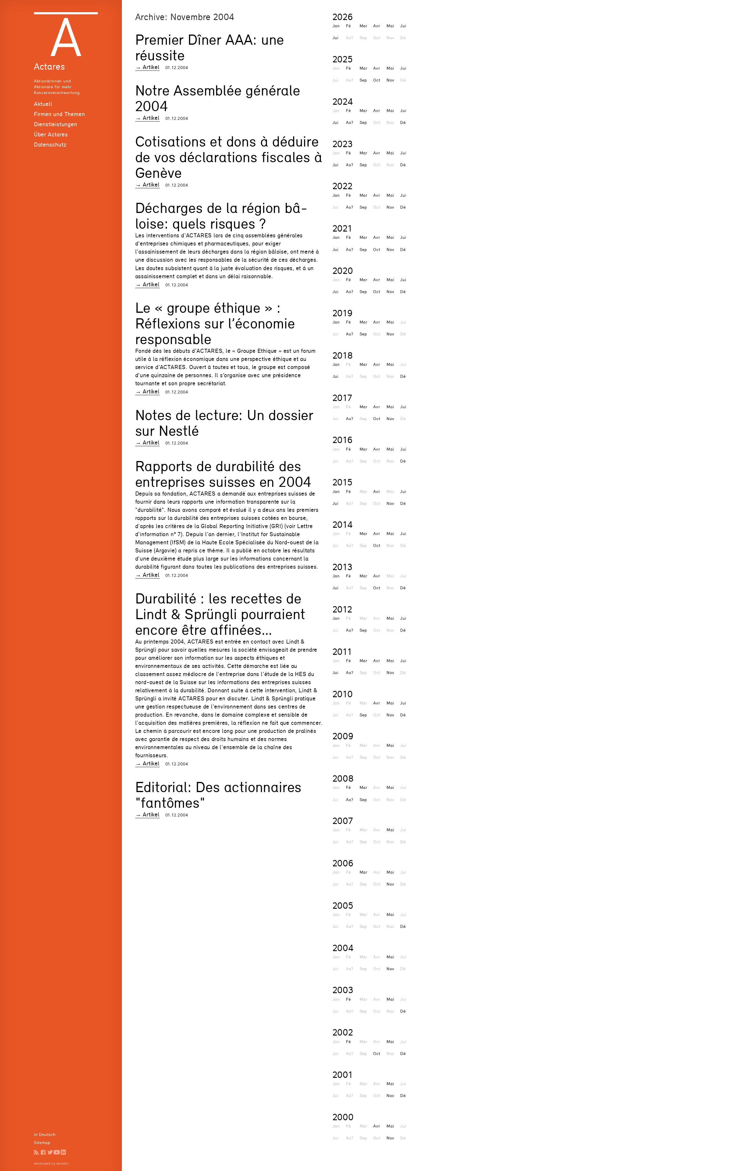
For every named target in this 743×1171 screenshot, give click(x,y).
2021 (342, 228)
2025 (343, 59)
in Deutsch (45, 1134)
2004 (343, 947)
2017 (342, 397)
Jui (403, 25)
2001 (343, 1074)
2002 (343, 1032)
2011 (342, 651)
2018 (343, 355)
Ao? (349, 122)
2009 (343, 736)
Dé (403, 122)
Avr (376, 25)
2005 (343, 905)
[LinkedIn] (63, 1152)
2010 (343, 693)
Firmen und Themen (59, 114)
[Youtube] (56, 1152)
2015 (343, 482)
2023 (343, 143)
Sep (363, 79)
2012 (342, 609)
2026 (343, 16)
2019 (343, 313)
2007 (343, 820)
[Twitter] (50, 1152)
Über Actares (51, 134)
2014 (343, 524)
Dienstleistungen (55, 124)
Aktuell (43, 103)
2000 (343, 1117)
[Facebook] (43, 1152)
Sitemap (42, 1142)
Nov (390, 79)
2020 (343, 270)
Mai (390, 25)
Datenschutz (50, 144)
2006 (343, 863)
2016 (343, 439)
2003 (343, 989)
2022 (343, 185)
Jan (336, 25)
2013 (343, 566)
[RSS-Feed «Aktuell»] (36, 1152)
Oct (376, 79)
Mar (363, 25)
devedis (62, 1163)
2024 (343, 101)
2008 (343, 778)
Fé (348, 25)
